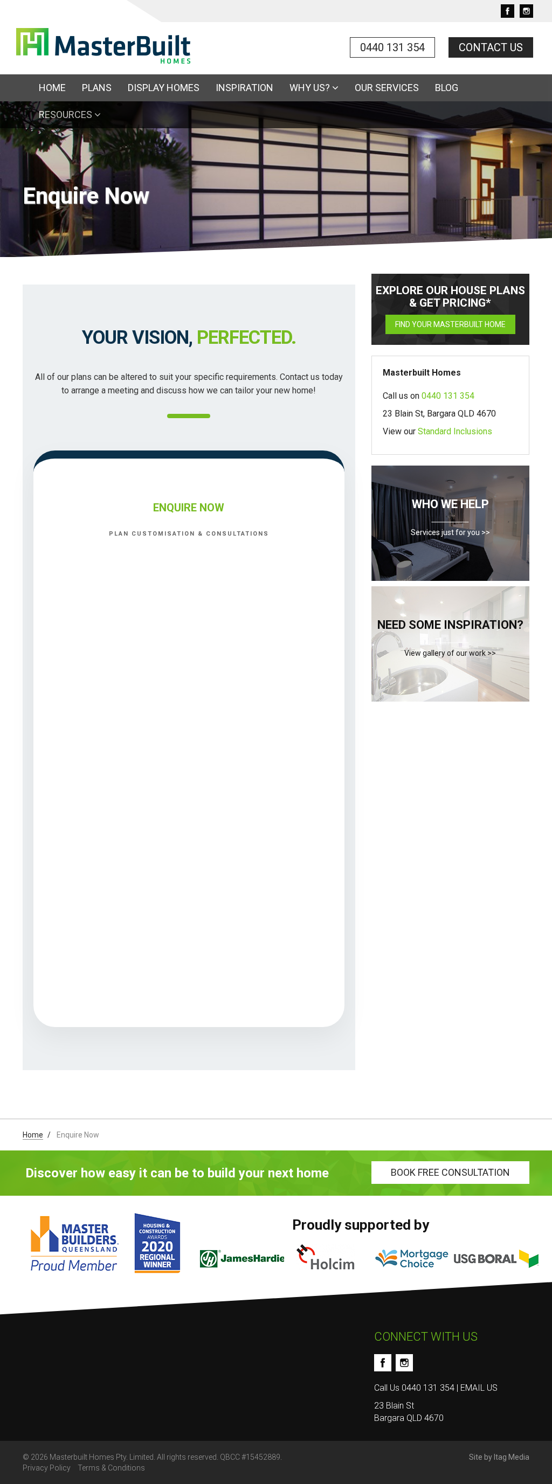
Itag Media (511, 1457)
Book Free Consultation (450, 1172)
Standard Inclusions (455, 431)
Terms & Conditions (111, 1468)
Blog (446, 87)
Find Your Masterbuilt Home (450, 324)
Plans (97, 87)
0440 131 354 (392, 47)
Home (52, 87)
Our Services (387, 87)
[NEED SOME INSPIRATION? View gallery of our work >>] (450, 730)
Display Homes (163, 87)
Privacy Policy (47, 1468)
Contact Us (491, 47)
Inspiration (244, 87)
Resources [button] (66, 114)
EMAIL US (479, 1388)
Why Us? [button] (310, 87)
